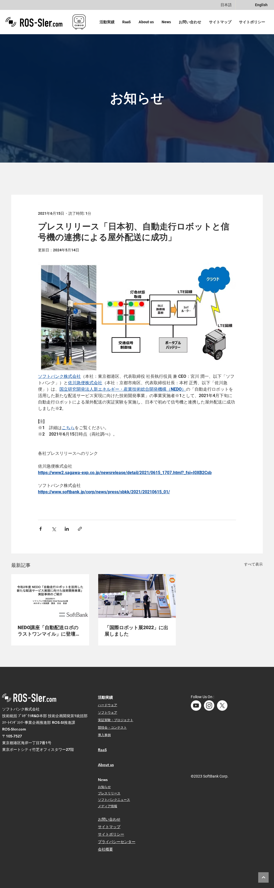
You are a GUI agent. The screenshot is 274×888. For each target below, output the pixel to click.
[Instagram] (209, 705)
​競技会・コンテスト (112, 727)
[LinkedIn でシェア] (66, 528)
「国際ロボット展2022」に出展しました (136, 631)
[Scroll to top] (263, 877)
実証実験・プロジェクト (115, 720)
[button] (108, 22)
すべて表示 (253, 564)
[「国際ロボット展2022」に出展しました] (137, 596)
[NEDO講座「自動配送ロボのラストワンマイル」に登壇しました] (50, 596)
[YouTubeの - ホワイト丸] (196, 705)
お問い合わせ (109, 819)
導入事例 (104, 735)
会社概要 (105, 849)
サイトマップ (109, 826)
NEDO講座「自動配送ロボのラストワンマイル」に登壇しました (49, 631)
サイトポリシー (111, 834)
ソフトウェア (107, 712)
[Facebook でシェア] (40, 528)
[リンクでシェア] (79, 528)
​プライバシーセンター (116, 841)
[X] (222, 705)
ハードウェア (107, 705)
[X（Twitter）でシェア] (53, 528)
